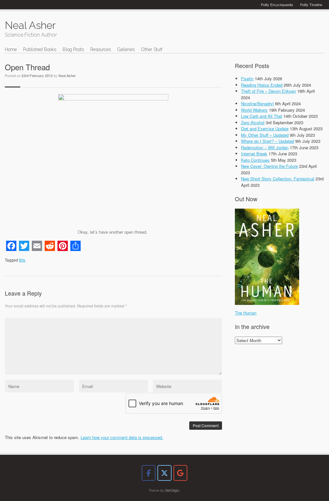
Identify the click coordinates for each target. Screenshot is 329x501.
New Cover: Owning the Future (269, 166)
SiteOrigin (172, 490)
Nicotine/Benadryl (257, 103)
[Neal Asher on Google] (180, 473)
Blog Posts (73, 49)
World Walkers (254, 110)
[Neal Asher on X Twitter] (164, 473)
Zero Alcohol (252, 122)
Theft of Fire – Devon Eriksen (268, 91)
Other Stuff (152, 49)
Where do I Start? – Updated (267, 141)
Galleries (126, 49)
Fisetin (247, 78)
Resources (100, 49)
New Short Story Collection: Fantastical (277, 179)
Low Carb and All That (261, 116)
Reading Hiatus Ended (261, 85)
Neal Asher (67, 75)
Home (11, 49)
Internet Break (254, 154)
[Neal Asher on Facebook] (149, 473)
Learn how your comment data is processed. (122, 437)
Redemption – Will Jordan (265, 147)
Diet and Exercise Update (265, 128)
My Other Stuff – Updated (265, 135)
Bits (22, 260)
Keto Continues (255, 160)
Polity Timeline (311, 4)
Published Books (39, 49)
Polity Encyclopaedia (277, 4)
